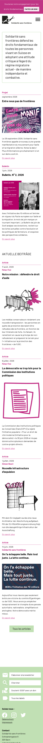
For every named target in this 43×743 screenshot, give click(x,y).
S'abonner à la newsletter (22, 675)
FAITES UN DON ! (31, 9)
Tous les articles (21, 628)
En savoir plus (8, 158)
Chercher (15, 682)
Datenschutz (8, 719)
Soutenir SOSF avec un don (23, 690)
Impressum (7, 722)
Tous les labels (18, 698)
